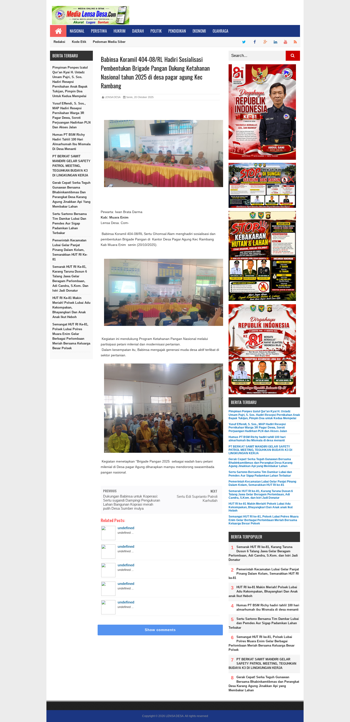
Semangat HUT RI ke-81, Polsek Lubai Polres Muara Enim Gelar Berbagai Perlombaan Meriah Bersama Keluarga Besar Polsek (71, 336)
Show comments (160, 630)
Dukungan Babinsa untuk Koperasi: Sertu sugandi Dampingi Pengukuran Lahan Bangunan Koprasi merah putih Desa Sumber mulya (131, 502)
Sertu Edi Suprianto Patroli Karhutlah (197, 498)
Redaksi (59, 42)
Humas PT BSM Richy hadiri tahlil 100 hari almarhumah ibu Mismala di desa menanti (71, 142)
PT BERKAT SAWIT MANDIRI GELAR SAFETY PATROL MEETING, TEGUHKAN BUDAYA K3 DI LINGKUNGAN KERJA (71, 165)
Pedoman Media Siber (109, 42)
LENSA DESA (175, 716)
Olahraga (220, 31)
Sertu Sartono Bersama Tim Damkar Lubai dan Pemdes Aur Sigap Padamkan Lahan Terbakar (69, 223)
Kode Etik (79, 42)
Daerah (138, 31)
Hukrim (119, 31)
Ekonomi (199, 31)
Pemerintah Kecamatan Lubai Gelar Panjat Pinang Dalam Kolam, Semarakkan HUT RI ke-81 (69, 250)
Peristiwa (99, 31)
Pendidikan (177, 31)
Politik (156, 31)
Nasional (77, 31)
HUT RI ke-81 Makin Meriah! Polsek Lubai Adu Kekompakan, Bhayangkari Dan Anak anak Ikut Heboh (71, 307)
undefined (126, 528)
